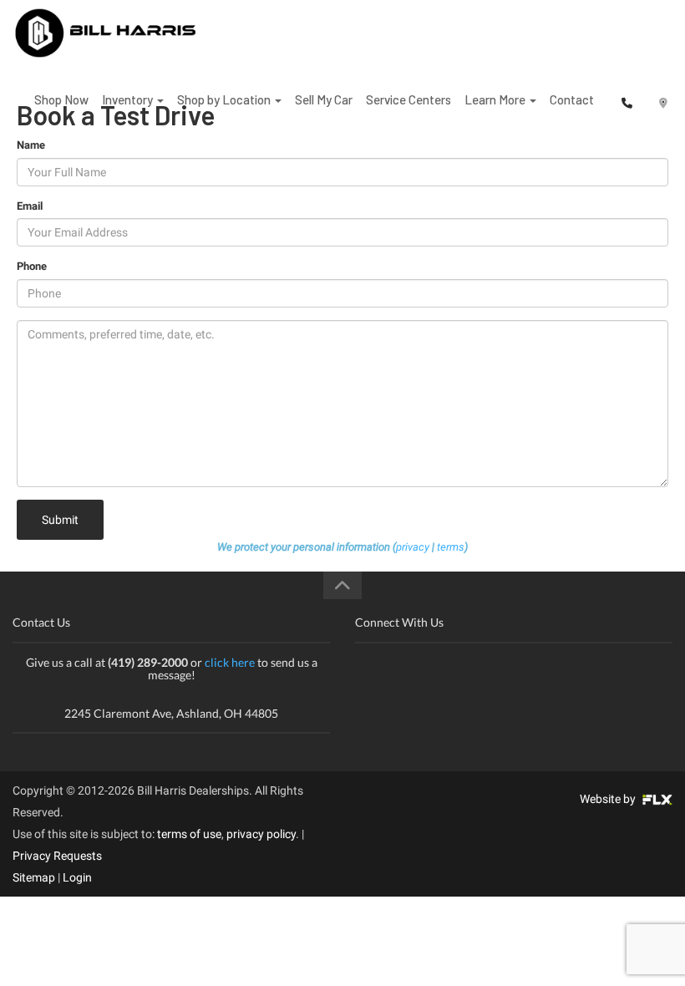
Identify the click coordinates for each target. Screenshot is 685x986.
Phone (32, 266)
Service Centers (408, 99)
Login (77, 877)
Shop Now (61, 99)
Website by (609, 799)
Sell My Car (324, 99)
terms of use (189, 834)
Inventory (128, 99)
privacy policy (261, 834)
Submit (60, 519)
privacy (412, 547)
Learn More (496, 99)
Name (31, 145)
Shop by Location (225, 99)
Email (30, 206)
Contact (572, 99)
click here (230, 662)
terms (450, 547)
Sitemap (34, 877)
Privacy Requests (57, 855)
